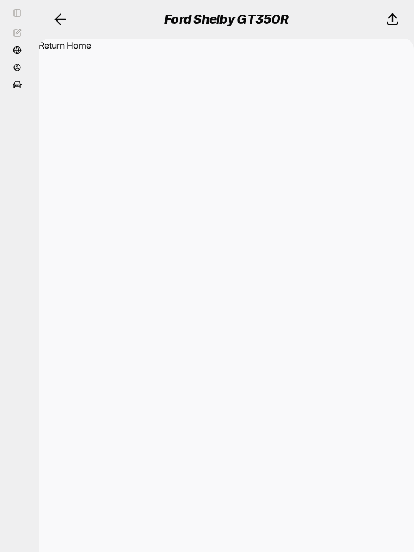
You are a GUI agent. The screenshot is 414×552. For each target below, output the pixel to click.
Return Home (65, 45)
